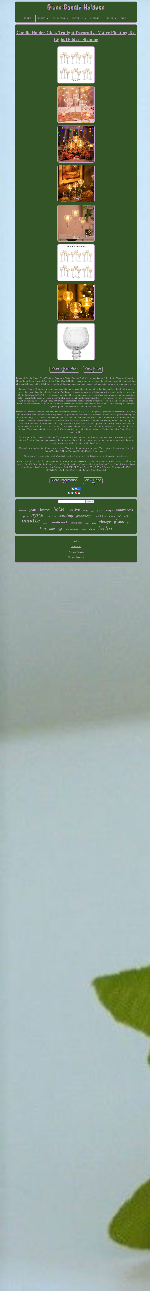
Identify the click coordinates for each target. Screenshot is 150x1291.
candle (31, 521)
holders (105, 528)
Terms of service (76, 557)
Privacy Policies (76, 551)
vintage (105, 521)
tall (119, 516)
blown (112, 516)
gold (54, 517)
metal (48, 517)
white (94, 523)
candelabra (100, 516)
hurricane (47, 529)
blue (128, 523)
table (126, 516)
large (87, 523)
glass (119, 521)
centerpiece (72, 529)
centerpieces (76, 522)
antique (109, 510)
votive (74, 509)
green (100, 510)
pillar (25, 516)
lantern (45, 510)
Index (76, 541)
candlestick (59, 522)
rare (92, 511)
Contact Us (76, 546)
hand (83, 529)
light (60, 529)
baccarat (22, 510)
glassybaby (83, 516)
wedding (66, 515)
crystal (37, 515)
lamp (85, 510)
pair (33, 509)
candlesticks (124, 510)
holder (59, 509)
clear (92, 529)
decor (45, 523)
